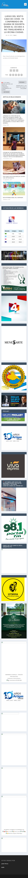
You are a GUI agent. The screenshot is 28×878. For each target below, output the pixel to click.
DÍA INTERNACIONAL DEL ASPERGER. (13, 197)
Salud (14, 35)
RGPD (2, 867)
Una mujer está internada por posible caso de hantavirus (14, 177)
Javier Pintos (4, 863)
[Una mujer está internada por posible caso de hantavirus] (14, 167)
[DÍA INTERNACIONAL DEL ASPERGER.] (14, 188)
